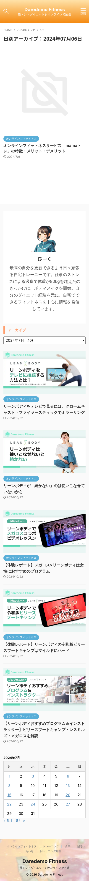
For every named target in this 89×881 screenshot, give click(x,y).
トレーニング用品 (50, 851)
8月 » (20, 820)
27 (68, 804)
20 (68, 795)
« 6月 (8, 820)
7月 (33, 30)
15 (9, 795)
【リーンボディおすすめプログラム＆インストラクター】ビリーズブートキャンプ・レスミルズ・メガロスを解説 (44, 729)
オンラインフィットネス (22, 846)
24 (33, 804)
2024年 (22, 30)
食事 (68, 846)
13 (68, 785)
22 (9, 804)
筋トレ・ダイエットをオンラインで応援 (44, 867)
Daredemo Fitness (44, 9)
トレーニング (51, 846)
